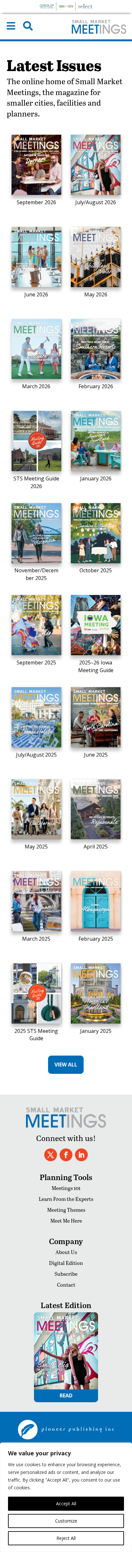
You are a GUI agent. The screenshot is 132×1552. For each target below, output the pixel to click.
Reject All (66, 1538)
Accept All (66, 1503)
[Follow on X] (50, 1154)
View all (65, 1064)
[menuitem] (11, 26)
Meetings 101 (66, 1188)
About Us (66, 1252)
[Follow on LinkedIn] (81, 1154)
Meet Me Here (66, 1220)
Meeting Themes (66, 1209)
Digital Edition (66, 1262)
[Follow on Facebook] (66, 1154)
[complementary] (66, 1497)
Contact (66, 1284)
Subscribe (66, 1273)
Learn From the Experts (66, 1198)
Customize (66, 1521)
